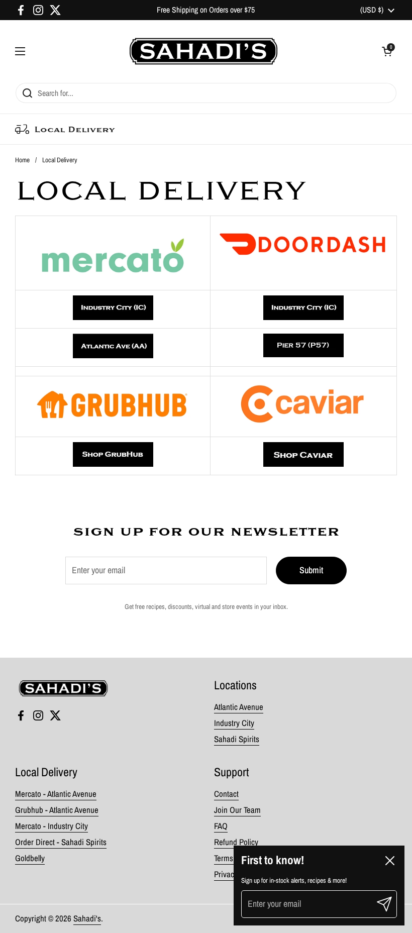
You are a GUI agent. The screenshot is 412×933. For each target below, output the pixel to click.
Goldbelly (30, 858)
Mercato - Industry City (51, 826)
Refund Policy (236, 842)
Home (22, 159)
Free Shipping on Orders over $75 (206, 10)
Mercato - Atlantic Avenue (55, 793)
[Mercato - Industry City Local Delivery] (113, 317)
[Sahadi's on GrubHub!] (113, 464)
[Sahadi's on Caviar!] (303, 464)
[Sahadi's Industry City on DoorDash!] (303, 317)
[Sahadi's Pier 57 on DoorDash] (303, 347)
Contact (226, 793)
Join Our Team (237, 809)
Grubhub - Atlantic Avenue (56, 809)
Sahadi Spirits (236, 739)
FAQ (221, 826)
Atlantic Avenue (238, 706)
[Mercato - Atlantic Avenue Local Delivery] (113, 355)
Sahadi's (87, 918)
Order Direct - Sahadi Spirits (61, 842)
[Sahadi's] (203, 51)
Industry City (234, 723)
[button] (387, 51)
